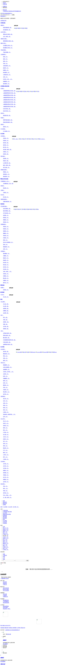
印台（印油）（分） (7, 495)
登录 (8, 634)
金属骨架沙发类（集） (8, 344)
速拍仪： (3, 124)
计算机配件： (4, 54)
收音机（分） (6, 228)
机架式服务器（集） (7, 27)
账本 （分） (5, 488)
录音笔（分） (6, 235)
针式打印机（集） (7, 108)
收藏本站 (5, 6)
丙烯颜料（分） (6, 378)
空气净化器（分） (7, 213)
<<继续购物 (2, 578)
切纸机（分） (6, 140)
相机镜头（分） (6, 174)
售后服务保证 (6, 600)
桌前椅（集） (6, 308)
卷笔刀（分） (6, 423)
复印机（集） (6, 142)
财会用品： (3, 483)
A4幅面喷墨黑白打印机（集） (9, 95)
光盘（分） (5, 76)
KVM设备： (3, 128)
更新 (4, 559)
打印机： (3, 88)
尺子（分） (5, 450)
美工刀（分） (6, 421)
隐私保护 (7, 627)
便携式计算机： (4, 38)
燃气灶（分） (6, 282)
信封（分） (5, 400)
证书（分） (5, 416)
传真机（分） (6, 151)
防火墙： (3, 194)
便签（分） (5, 405)
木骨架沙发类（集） (7, 333)
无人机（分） (6, 296)
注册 (10, 634)
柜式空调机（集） (7, 210)
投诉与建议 (5, 607)
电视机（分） (6, 231)
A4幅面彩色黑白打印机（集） (9, 106)
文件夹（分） (6, 465)
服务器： (3, 25)
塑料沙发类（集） (7, 335)
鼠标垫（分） (6, 67)
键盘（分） (5, 58)
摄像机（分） (6, 233)
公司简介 (19, 627)
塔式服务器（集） (7, 29)
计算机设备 (2, 22)
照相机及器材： (4, 169)
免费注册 (5, 4)
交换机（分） (6, 192)
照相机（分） (6, 171)
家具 (1, 299)
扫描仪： (3, 117)
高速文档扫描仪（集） (8, 122)
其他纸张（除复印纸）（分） (9, 414)
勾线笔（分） (6, 389)
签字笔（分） (6, 394)
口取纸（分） (6, 412)
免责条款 (2, 627)
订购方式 (5, 584)
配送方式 (23, 627)
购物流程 (5, 583)
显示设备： (3, 156)
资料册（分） (6, 472)
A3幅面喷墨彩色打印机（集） (9, 93)
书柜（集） (5, 319)
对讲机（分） (6, 289)
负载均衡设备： (4, 199)
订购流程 (5, 595)
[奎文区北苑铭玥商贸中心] (6, 13)
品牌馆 (4, 504)
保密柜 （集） (6, 321)
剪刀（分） (5, 441)
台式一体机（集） (7, 36)
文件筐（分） (6, 463)
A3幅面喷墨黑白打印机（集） (9, 90)
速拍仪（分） (6, 126)
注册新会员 (5, 596)
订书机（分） (6, 432)
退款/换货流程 (6, 602)
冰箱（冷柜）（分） (7, 271)
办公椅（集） (6, 306)
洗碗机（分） (6, 280)
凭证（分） (5, 486)
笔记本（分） (6, 398)
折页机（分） (6, 138)
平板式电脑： (4, 49)
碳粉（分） (5, 360)
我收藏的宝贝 (18, 11)
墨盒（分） (5, 355)
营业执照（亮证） (7, 608)
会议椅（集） (6, 312)
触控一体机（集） (7, 165)
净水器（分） (6, 269)
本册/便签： (3, 396)
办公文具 (10, 506)
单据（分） (5, 490)
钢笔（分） (5, 380)
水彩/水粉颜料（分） (7, 367)
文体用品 (5, 523)
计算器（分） (6, 459)
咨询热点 (11, 627)
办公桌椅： (3, 301)
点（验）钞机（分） (7, 497)
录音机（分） (6, 226)
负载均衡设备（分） (7, 201)
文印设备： (3, 136)
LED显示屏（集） (7, 162)
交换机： (3, 190)
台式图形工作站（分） (8, 45)
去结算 (7, 578)
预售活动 (5, 502)
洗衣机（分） (6, 273)
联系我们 (15, 627)
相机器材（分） (6, 176)
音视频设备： (4, 224)
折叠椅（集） (6, 310)
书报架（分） (6, 474)
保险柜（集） (6, 328)
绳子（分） (5, 457)
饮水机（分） (6, 266)
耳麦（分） (5, 63)
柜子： (2, 315)
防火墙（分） (6, 197)
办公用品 (2, 346)
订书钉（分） (6, 454)
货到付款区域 (6, 588)
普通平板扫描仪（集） (8, 119)
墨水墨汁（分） (6, 391)
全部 (4, 526)
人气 (4, 557)
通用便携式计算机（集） (8, 41)
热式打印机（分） (7, 110)
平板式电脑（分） (7, 52)
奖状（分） (5, 409)
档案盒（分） (6, 470)
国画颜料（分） (6, 364)
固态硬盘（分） (6, 83)
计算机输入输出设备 (4, 86)
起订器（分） (6, 434)
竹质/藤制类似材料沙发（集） (9, 339)
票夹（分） (5, 445)
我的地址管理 (12, 11)
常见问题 (5, 594)
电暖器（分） (6, 219)
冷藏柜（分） (6, 255)
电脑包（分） (6, 70)
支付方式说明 (6, 590)
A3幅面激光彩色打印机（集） (9, 101)
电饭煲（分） (6, 260)
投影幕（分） (6, 158)
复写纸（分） (6, 492)
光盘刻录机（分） (7, 65)
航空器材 (2, 292)
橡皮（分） (5, 452)
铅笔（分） (5, 382)
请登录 (4, 2)
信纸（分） (5, 403)
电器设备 (2, 203)
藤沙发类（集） (6, 337)
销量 (4, 554)
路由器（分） (6, 188)
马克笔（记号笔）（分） (8, 371)
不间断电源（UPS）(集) (8, 183)
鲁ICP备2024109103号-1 (5, 625)
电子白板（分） (6, 167)
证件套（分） (6, 481)
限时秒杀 (5, 503)
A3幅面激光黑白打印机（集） (9, 99)
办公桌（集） (6, 303)
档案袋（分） (6, 479)
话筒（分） (5, 249)
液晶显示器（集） (7, 115)
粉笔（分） (5, 376)
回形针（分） (6, 439)
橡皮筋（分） (6, 448)
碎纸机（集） (6, 153)
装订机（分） (6, 147)
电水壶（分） (6, 264)
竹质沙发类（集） (7, 342)
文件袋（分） (6, 468)
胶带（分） (5, 427)
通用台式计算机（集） (8, 34)
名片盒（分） (6, 477)
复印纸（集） (6, 351)
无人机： (3, 294)
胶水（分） (5, 430)
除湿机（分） (6, 217)
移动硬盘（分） (6, 72)
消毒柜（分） (6, 275)
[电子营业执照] (39, 621)
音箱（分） (5, 240)
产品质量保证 (6, 601)
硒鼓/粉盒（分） (6, 353)
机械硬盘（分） (6, 81)
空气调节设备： (4, 206)
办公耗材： (3, 349)
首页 (4, 500)
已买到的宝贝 (6, 11)
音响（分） (5, 244)
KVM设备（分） (6, 131)
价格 (4, 556)
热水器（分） (6, 262)
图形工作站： (4, 43)
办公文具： (3, 418)
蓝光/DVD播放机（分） (8, 242)
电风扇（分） (6, 222)
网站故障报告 (6, 606)
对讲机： (3, 287)
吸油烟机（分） (6, 253)
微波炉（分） (6, 257)
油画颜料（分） (6, 369)
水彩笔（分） (6, 373)
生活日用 (5, 521)
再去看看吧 (5, 643)
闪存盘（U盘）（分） (8, 79)
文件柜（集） (6, 326)
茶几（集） (5, 317)
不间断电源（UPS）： (5, 181)
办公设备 (2, 133)
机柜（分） (5, 56)
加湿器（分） (6, 215)
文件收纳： (3, 461)
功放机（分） (6, 237)
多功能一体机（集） (7, 149)
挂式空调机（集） (7, 208)
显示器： (3, 113)
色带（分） (5, 358)
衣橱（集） (5, 324)
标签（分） (5, 407)
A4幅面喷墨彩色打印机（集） (9, 97)
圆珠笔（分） (6, 385)
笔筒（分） (5, 443)
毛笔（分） (5, 387)
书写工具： (3, 362)
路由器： (3, 185)
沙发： (2, 330)
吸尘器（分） (6, 278)
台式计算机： (4, 32)
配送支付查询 (6, 589)
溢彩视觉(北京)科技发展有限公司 (12, 630)
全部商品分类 (3, 20)
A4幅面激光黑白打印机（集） (9, 104)
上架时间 (5, 555)
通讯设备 (2, 285)
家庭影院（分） (6, 246)
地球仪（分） (6, 425)
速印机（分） (6, 145)
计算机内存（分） (7, 74)
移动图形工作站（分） (8, 47)
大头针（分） (6, 436)
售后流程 (5, 581)
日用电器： (3, 251)
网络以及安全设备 (4, 178)
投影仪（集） (6, 160)
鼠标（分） (5, 61)
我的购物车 (2, 16)
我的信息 (5, 9)
